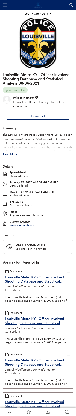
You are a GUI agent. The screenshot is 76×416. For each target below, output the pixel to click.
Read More (10, 154)
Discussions (9, 412)
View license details (22, 225)
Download (38, 116)
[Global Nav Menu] (5, 5)
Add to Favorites (28, 412)
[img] (36, 97)
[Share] (47, 412)
